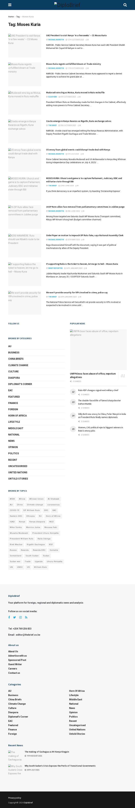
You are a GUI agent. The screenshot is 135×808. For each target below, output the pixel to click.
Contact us (14, 673)
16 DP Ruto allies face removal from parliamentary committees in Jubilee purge (85, 206)
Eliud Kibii (52, 97)
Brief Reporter (55, 268)
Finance (13, 403)
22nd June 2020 (67, 186)
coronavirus (53, 505)
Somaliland (15, 556)
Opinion (13, 447)
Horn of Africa (17, 415)
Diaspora (14, 378)
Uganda (39, 561)
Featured (14, 396)
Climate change (18, 365)
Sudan (46, 556)
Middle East (15, 428)
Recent (12, 460)
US (28, 567)
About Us (13, 651)
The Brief (52, 125)
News (11, 441)
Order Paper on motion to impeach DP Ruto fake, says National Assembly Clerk (84, 235)
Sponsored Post (17, 660)
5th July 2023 (73, 154)
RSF (51, 544)
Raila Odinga (44, 539)
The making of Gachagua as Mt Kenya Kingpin (47, 751)
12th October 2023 (75, 40)
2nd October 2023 (68, 125)
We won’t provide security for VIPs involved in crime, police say (77, 292)
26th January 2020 (74, 268)
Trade (28, 561)
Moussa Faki (50, 527)
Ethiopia (31, 516)
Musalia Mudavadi (19, 533)
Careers (12, 668)
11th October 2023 (75, 68)
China (20, 505)
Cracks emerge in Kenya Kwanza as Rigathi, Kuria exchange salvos (78, 121)
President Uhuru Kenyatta (45, 533)
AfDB (12, 499)
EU (40, 516)
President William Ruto (21, 539)
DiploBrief (28, 803)
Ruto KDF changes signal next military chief (98, 390)
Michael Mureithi (56, 40)
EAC (10, 390)
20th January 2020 (68, 297)
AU (9, 346)
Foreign (13, 409)
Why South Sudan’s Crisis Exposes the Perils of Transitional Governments (60, 765)
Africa (22, 499)
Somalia (54, 550)
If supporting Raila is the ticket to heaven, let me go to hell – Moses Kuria (82, 263)
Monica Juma (33, 527)
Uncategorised (17, 466)
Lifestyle (14, 422)
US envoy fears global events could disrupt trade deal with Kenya (78, 149)
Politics (13, 453)
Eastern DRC (16, 516)
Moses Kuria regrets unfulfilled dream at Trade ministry (73, 63)
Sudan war (15, 561)
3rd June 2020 (73, 211)
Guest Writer (15, 664)
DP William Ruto (31, 510)
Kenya (22, 522)
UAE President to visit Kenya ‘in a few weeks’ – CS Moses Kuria (76, 35)
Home (11, 17)
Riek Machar (16, 544)
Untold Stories (18, 478)
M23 (51, 522)
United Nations (17, 472)
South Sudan (32, 556)
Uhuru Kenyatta (54, 561)
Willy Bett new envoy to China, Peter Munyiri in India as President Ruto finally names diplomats (102, 416)
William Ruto (40, 567)
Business (13, 352)
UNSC (20, 567)
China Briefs (16, 359)
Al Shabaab (53, 499)
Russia (13, 550)
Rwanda (25, 550)
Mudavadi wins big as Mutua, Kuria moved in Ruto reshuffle (75, 92)
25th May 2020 (73, 240)
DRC (46, 510)
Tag (18, 17)
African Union (36, 499)
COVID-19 (14, 510)
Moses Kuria (28, 17)
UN (11, 567)
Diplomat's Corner (20, 384)
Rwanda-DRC (39, 550)
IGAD (12, 522)
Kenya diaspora (37, 522)
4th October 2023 (68, 97)
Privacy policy (14, 798)
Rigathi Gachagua (36, 544)
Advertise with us (17, 655)
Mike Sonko (16, 527)
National (14, 434)
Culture (13, 371)
